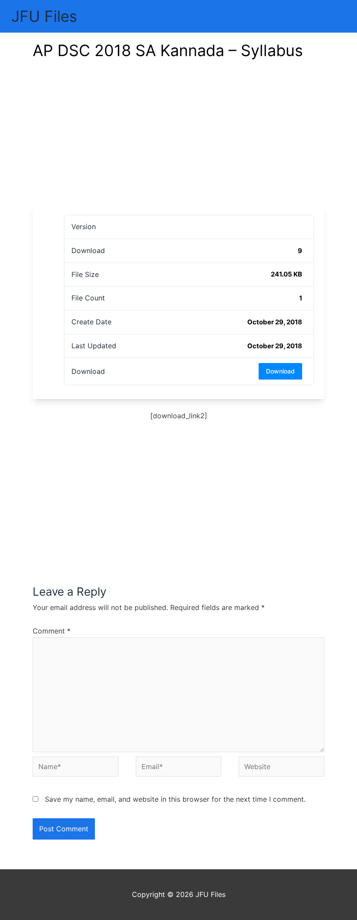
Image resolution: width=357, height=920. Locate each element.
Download (280, 371)
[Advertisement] (178, 139)
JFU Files (44, 16)
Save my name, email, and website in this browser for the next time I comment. (175, 799)
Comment (52, 631)
